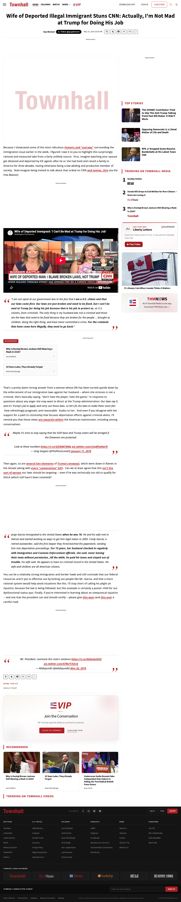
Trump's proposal (68, 463)
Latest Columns (9, 838)
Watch (5, 842)
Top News (7, 828)
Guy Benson (49, 31)
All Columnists (67, 857)
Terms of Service (9, 898)
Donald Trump (37, 838)
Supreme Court (38, 857)
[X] (83, 811)
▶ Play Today (133, 244)
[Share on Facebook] (118, 32)
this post (88, 597)
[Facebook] (94, 811)
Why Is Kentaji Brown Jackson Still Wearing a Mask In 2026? (20, 778)
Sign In (152, 811)
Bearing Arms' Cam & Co (99, 842)
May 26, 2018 (78, 668)
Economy (36, 842)
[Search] (170, 4)
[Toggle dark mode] (176, 4)
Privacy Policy (23, 898)
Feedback (33, 898)
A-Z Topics (37, 822)
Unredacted (94, 838)
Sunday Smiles (134, 178)
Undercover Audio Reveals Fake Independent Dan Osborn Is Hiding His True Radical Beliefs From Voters (99, 780)
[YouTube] (100, 811)
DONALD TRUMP (10, 688)
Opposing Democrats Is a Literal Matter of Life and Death (159, 131)
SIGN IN (144, 4)
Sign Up (171, 889)
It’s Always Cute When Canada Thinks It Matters (147, 288)
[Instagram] (88, 811)
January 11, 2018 (81, 451)
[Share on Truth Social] (112, 32)
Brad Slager (66, 842)
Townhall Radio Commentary (101, 847)
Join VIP (172, 811)
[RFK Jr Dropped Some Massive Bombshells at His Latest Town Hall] (131, 154)
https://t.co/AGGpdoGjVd (86, 659)
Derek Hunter (67, 833)
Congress (35, 833)
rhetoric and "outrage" (78, 147)
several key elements (40, 463)
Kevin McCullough (51, 788)
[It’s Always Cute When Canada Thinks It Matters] (149, 269)
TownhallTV (7, 852)
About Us (122, 828)
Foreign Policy (37, 847)
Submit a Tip (124, 842)
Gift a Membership (155, 833)
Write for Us (123, 847)
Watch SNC (153, 842)
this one (106, 597)
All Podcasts (95, 852)
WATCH (56, 4)
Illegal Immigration (39, 852)
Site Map (61, 898)
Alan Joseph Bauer (69, 847)
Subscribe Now (75, 730)
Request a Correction (47, 898)
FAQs (162, 811)
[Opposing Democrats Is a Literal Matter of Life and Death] (131, 135)
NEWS (35, 4)
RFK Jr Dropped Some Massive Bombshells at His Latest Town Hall (159, 152)
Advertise (122, 833)
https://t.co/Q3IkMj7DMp (56, 446)
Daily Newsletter (155, 838)
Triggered (94, 833)
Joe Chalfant (10, 788)
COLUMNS (45, 4)
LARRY (92, 828)
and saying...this (97, 170)
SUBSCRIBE (159, 4)
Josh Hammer (67, 852)
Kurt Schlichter (67, 828)
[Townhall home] (13, 811)
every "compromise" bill (46, 468)
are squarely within (50, 419)
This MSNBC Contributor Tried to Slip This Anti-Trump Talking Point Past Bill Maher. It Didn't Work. (159, 114)
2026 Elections (37, 828)
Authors (6, 857)
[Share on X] (107, 32)
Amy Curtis (88, 788)
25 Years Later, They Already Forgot (58, 778)
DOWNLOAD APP (127, 4)
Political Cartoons (10, 847)
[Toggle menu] (4, 4)
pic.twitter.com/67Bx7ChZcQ (61, 663)
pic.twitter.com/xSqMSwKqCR (90, 446)
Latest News (7, 833)
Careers (122, 838)
